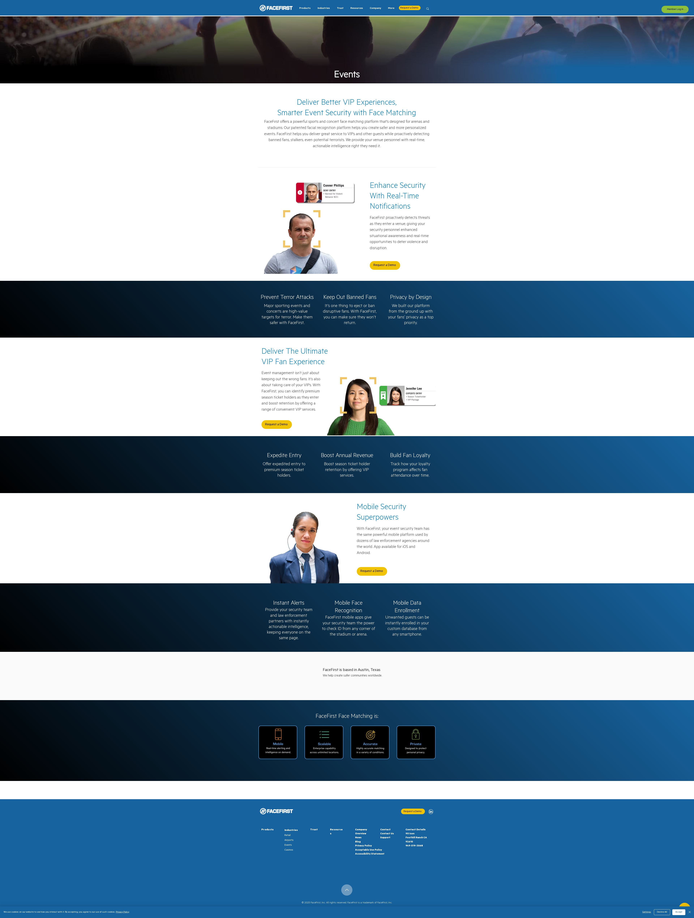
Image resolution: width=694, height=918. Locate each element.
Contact (385, 829)
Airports (289, 840)
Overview (360, 833)
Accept (678, 912)
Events (288, 845)
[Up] (346, 890)
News (358, 837)
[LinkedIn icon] (431, 811)
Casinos (288, 850)
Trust (314, 829)
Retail (287, 835)
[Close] (689, 912)
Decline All (662, 912)
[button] (323, 8)
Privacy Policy (363, 846)
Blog (358, 842)
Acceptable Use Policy (368, 850)
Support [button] (385, 837)
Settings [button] (646, 912)
